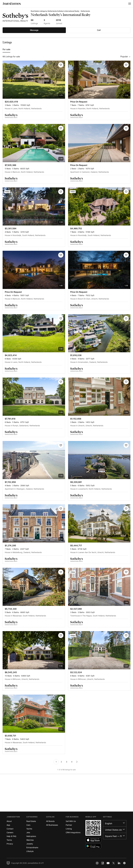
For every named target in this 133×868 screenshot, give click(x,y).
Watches (30, 840)
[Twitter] (113, 863)
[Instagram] (97, 863)
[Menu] (129, 3)
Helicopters (31, 836)
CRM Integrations (73, 832)
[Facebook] (103, 863)
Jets (28, 832)
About (9, 821)
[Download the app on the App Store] (93, 840)
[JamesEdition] (12, 3)
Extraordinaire (32, 847)
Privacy (10, 844)
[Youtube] (108, 863)
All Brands (50, 821)
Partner (69, 825)
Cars (28, 825)
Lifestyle (30, 851)
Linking (69, 829)
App (8, 825)
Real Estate (31, 821)
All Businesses (52, 825)
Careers (10, 832)
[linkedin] (119, 863)
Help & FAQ (11, 836)
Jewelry (29, 844)
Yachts (29, 829)
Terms (9, 840)
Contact (10, 829)
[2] (76, 761)
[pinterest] (124, 863)
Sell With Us (71, 821)
